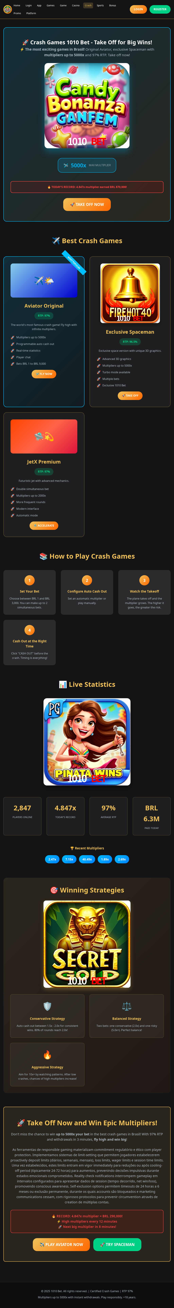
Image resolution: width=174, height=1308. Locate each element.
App (39, 5)
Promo (17, 13)
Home (17, 5)
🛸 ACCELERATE (44, 525)
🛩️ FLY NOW (44, 374)
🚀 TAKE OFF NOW (87, 204)
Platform (31, 13)
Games (51, 5)
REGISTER (160, 9)
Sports (100, 5)
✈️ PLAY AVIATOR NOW (61, 1244)
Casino (76, 5)
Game (63, 5)
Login (29, 5)
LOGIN (138, 9)
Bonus (112, 5)
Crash (88, 5)
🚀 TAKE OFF (130, 395)
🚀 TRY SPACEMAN (117, 1244)
